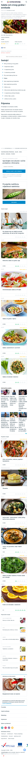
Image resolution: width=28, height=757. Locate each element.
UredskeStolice (4, 736)
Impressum (4, 719)
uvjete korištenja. (6, 703)
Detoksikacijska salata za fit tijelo (12, 289)
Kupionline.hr (4, 738)
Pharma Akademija (18, 733)
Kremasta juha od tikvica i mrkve (10, 630)
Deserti (4, 637)
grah (20, 151)
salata (16, 151)
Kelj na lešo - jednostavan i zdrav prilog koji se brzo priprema (14, 518)
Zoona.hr (11, 736)
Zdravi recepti (11, 738)
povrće (13, 153)
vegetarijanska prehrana (7, 151)
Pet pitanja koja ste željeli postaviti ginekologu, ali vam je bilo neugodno (13, 232)
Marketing (3, 715)
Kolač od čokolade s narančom (11, 604)
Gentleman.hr (10, 733)
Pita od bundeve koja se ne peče (10, 667)
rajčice (3, 153)
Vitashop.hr (3, 733)
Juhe (4, 627)
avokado (8, 153)
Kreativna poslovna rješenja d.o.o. (11, 753)
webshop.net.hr (17, 736)
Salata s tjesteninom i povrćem (11, 348)
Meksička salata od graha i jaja (11, 260)
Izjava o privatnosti (6, 723)
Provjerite (14, 202)
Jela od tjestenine (7, 646)
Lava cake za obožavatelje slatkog (11, 639)
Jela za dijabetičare (7, 618)
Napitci (4, 656)
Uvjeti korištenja (5, 711)
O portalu (3, 707)
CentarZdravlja (14, 2)
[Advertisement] (14, 134)
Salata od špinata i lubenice (10, 377)
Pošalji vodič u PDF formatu (14, 171)
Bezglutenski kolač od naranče (11, 694)
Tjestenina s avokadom (8, 648)
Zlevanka (5, 488)
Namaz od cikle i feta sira (8, 620)
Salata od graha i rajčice (9, 318)
